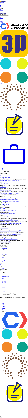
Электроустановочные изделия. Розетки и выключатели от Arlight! (8, 175)
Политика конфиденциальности (5, 276)
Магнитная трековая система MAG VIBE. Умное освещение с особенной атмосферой (10, 231)
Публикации (3, 261)
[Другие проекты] (0, 29)
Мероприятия (3, 260)
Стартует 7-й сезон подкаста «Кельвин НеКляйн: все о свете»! (7, 244)
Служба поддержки (4, 282)
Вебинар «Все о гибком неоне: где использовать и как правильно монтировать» (9, 180)
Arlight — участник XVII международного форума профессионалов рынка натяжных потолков (11, 223)
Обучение (3, 307)
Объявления (3, 304)
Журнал (1, 6)
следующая (4, 254)
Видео (1, 12)
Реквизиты (3, 258)
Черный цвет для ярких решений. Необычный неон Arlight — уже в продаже (9, 220)
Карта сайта (3, 283)
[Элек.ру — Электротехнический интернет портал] (2, 1)
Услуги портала (3, 408)
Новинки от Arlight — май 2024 (4, 217)
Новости (3, 302)
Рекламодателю (3, 291)
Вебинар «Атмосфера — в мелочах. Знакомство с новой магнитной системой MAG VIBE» (10, 234)
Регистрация (1, 16)
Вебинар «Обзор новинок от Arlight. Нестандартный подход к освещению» (9, 199)
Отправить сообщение (2, 264)
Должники (3, 278)
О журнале (3, 290)
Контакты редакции (4, 281)
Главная (2, 168)
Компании (3, 303)
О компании (3, 257)
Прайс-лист (3, 259)
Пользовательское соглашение (5, 411)
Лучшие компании (2, 7)
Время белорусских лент (3, 187)
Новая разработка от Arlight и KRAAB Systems (5, 242)
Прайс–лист (1, 10)
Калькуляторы (3, 277)
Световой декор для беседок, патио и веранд (5, 190)
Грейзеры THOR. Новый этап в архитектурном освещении (7, 208)
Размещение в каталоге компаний (5, 286)
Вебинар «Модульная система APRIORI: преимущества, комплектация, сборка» (9, 193)
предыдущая (4, 248)
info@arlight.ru (2, 268)
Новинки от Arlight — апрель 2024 (4, 225)
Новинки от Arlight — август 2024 (4, 183)
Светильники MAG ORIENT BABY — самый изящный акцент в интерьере (9, 239)
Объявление (1, 9)
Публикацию (1, 11)
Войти (4, 16)
